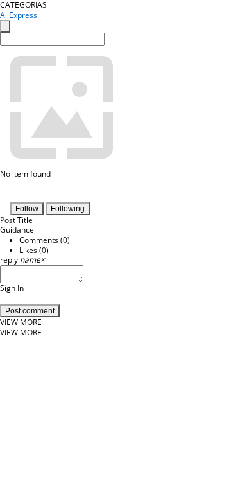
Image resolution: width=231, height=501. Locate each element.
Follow (26, 208)
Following (68, 208)
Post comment (30, 310)
